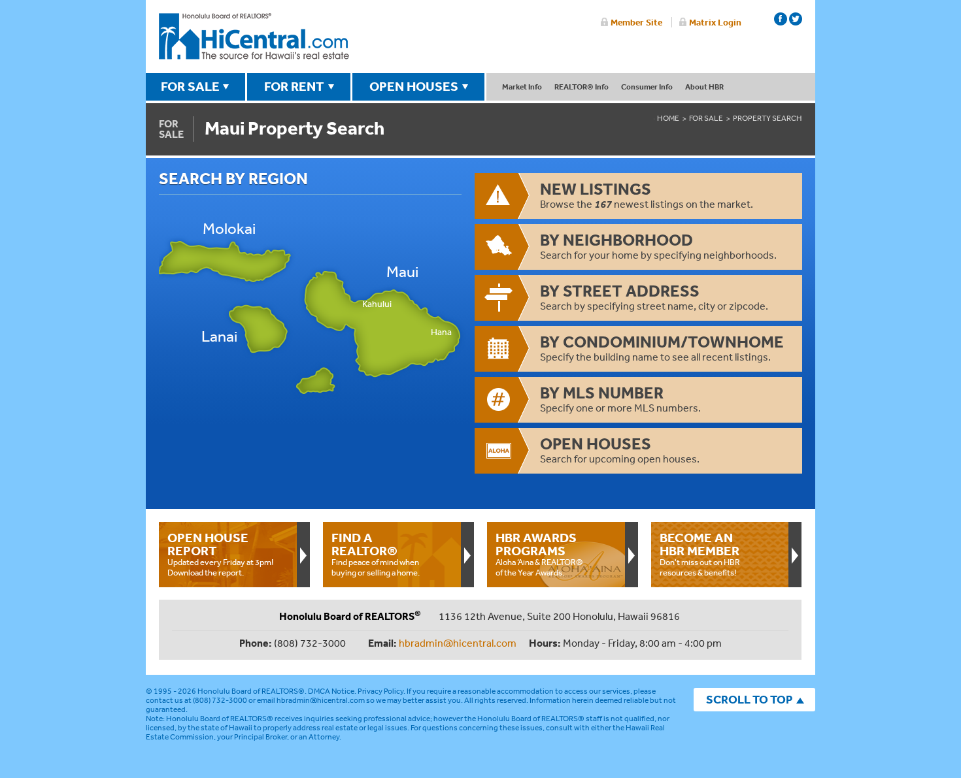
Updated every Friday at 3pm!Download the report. (220, 554)
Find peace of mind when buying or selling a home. (375, 554)
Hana (441, 332)
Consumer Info (647, 86)
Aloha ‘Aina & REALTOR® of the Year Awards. (539, 554)
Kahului (377, 304)
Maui (402, 271)
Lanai (219, 336)
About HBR (704, 86)
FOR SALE (190, 86)
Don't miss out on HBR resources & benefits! (700, 554)
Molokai (229, 228)
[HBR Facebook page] (780, 18)
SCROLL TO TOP (749, 699)
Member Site (636, 22)
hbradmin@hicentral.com (457, 642)
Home (668, 118)
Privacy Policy (380, 691)
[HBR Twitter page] (795, 18)
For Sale (706, 118)
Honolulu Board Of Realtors (254, 36)
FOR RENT (294, 86)
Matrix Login (715, 22)
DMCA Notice (331, 691)
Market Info (522, 86)
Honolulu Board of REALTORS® (251, 691)
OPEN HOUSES (413, 86)
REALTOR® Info (581, 86)
